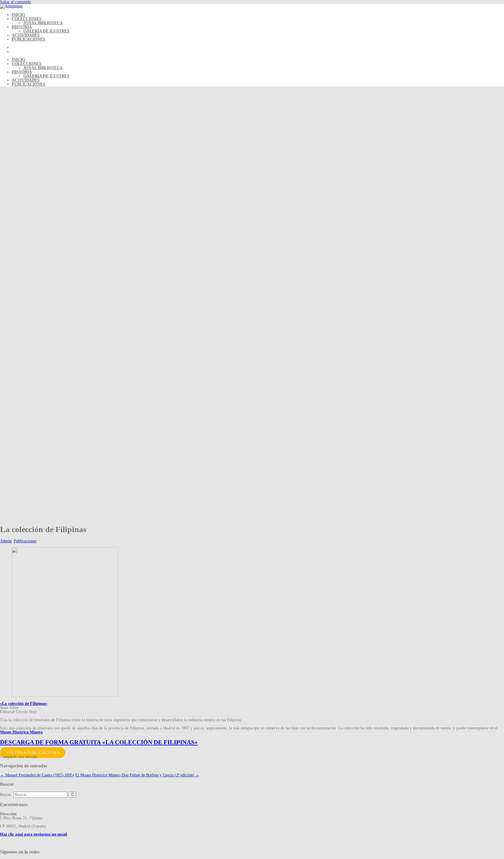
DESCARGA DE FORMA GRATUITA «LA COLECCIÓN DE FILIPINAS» (99, 742)
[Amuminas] (11, 6)
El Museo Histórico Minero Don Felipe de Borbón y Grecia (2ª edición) (137, 775)
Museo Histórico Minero (21, 732)
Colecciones (26, 19)
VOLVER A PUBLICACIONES (33, 752)
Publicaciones (28, 39)
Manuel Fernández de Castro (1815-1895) (37, 775)
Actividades (26, 35)
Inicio (18, 15)
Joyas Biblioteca (43, 23)
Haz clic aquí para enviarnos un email (33, 834)
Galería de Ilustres (46, 31)
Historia (22, 27)
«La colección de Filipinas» (24, 703)
